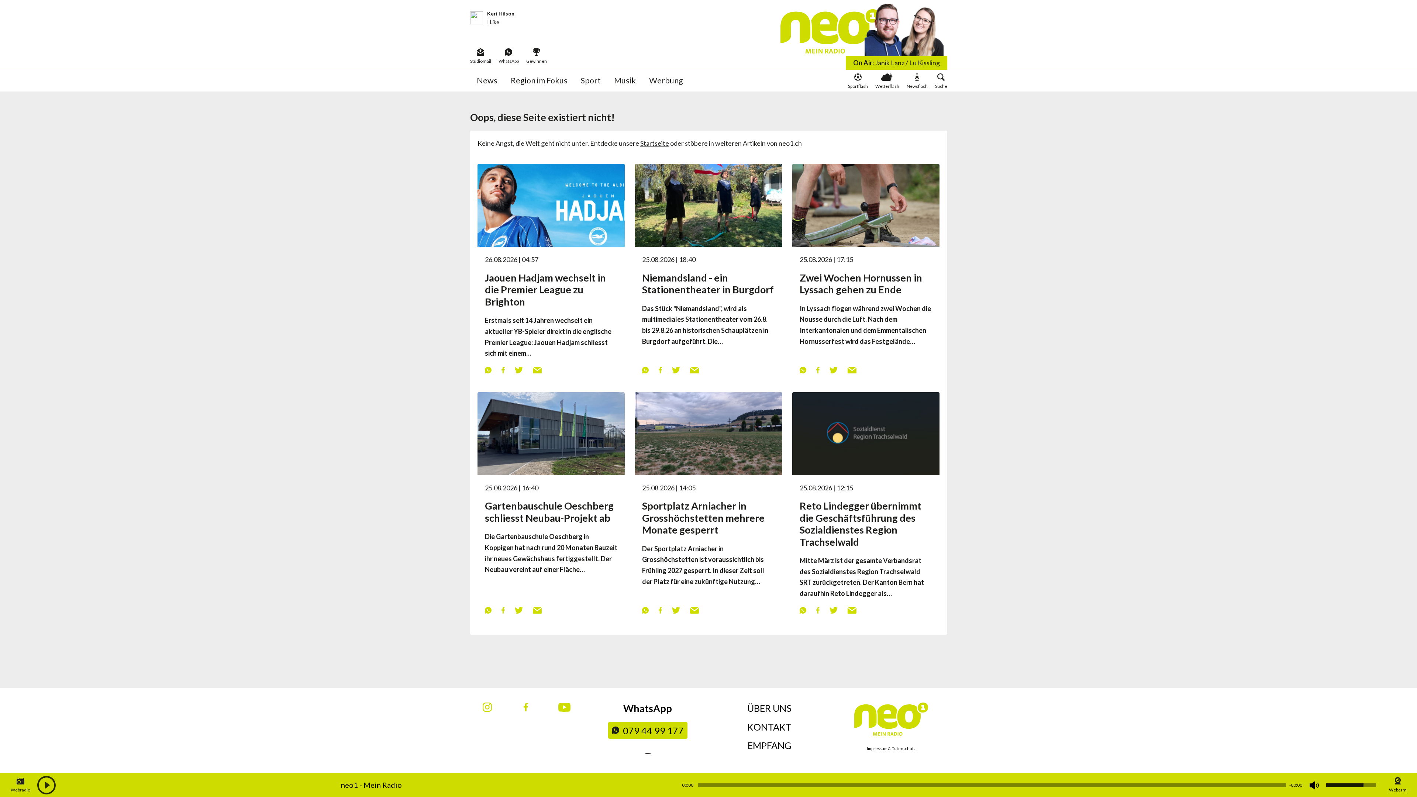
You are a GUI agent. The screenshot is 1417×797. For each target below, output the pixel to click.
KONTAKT (769, 726)
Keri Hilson (500, 13)
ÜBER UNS (769, 708)
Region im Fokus (539, 80)
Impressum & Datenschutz (891, 748)
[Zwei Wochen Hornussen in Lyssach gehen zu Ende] (866, 204)
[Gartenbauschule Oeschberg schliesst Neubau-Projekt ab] (551, 433)
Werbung (666, 80)
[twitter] (519, 369)
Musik (625, 80)
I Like (493, 22)
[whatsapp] (488, 369)
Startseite (654, 143)
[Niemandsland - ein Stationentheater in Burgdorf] (708, 204)
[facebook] (503, 369)
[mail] (537, 369)
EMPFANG (770, 745)
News (487, 80)
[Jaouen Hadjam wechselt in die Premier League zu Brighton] (551, 204)
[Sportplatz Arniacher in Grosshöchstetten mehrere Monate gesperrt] (708, 433)
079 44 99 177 (653, 730)
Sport (591, 80)
